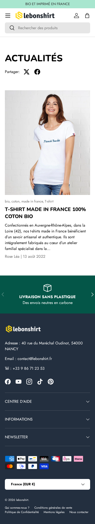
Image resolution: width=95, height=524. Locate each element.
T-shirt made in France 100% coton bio (45, 213)
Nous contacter (78, 512)
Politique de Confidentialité (22, 512)
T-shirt (49, 201)
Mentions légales (54, 512)
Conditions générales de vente (53, 508)
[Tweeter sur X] (26, 71)
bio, (8, 201)
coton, (16, 201)
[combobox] (47, 27)
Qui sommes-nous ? (17, 508)
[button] (87, 15)
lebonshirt (22, 500)
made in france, (33, 201)
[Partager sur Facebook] (37, 71)
